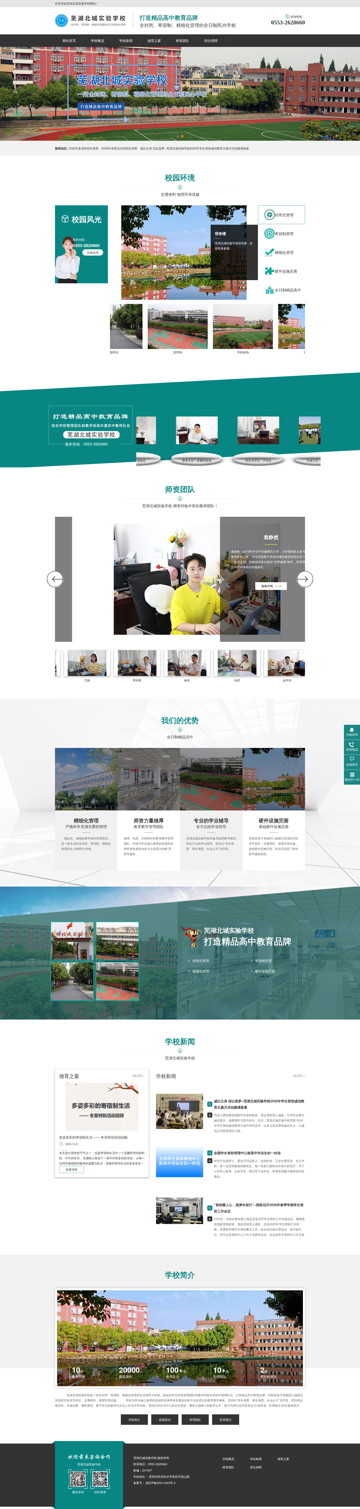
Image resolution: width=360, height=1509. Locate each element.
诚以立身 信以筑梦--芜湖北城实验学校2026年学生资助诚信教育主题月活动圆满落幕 (194, 148)
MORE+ (139, 1075)
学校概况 (228, 1459)
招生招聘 (256, 1467)
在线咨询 (93, 252)
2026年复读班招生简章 (84, 148)
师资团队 (228, 1467)
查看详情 (71, 1169)
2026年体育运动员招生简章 (119, 148)
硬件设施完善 (265, 971)
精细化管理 (200, 971)
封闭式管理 (200, 960)
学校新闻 (256, 1459)
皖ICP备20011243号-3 (160, 1483)
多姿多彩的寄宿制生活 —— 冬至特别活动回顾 (93, 1137)
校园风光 (165, 1419)
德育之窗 (283, 1459)
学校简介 (134, 1419)
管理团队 (195, 1419)
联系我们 (225, 1419)
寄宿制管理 (263, 960)
